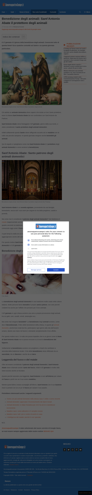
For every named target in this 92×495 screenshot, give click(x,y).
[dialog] (46, 247)
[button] (46, 248)
